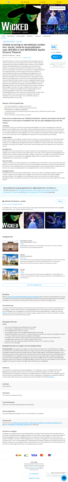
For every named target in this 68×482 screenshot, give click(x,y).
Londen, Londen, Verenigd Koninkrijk (12, 204)
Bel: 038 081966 (34, 474)
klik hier (52, 377)
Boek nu (55, 57)
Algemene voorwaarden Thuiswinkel (34, 192)
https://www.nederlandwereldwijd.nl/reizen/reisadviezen (24, 297)
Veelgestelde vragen (34, 478)
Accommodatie (20, 36)
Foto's (3, 36)
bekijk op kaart (27, 57)
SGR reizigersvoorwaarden (42, 190)
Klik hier (4, 313)
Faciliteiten (30, 36)
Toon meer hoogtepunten (34, 285)
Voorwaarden (47, 36)
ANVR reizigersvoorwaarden (24, 190)
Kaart (61, 201)
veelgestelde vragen (33, 466)
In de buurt (38, 36)
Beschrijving (11, 36)
